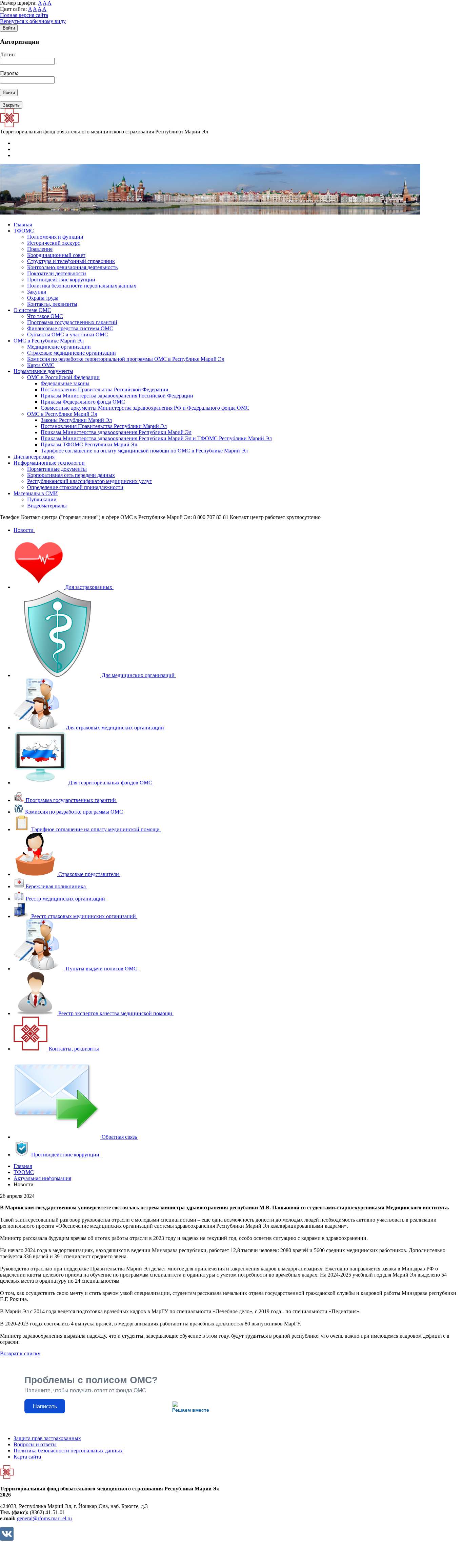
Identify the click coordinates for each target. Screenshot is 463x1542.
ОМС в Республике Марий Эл (49, 340)
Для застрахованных (89, 587)
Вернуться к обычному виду (33, 21)
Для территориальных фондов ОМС (110, 782)
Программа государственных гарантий (72, 322)
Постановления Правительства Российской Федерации (104, 389)
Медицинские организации (59, 347)
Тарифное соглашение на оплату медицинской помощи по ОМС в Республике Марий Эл (144, 450)
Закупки (36, 292)
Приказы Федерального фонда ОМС (83, 402)
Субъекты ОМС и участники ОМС (67, 334)
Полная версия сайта (24, 15)
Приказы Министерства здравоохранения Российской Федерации (117, 395)
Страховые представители (88, 874)
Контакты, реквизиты (52, 304)
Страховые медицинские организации (71, 353)
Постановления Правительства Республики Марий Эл (104, 426)
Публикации (42, 499)
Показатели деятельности (56, 273)
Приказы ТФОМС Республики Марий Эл (89, 444)
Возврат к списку (20, 1353)
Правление (40, 249)
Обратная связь (119, 1137)
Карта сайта (27, 1457)
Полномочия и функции (55, 237)
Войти (9, 28)
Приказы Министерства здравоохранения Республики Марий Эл (116, 432)
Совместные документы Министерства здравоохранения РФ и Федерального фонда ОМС (145, 408)
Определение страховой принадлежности (75, 487)
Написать (45, 1406)
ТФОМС (24, 231)
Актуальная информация (42, 1178)
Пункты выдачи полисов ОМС (101, 968)
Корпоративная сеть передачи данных (71, 475)
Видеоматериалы (47, 505)
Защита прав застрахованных (47, 1438)
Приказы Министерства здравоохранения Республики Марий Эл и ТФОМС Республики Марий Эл (156, 438)
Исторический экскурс (53, 243)
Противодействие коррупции (61, 279)
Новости (24, 530)
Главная (23, 224)
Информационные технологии (49, 463)
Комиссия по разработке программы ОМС (74, 812)
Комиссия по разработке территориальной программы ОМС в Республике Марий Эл (125, 359)
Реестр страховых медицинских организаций (83, 916)
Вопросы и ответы (35, 1444)
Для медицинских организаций (138, 675)
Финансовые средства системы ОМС (70, 328)
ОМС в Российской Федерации (63, 377)
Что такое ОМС (45, 316)
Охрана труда (42, 298)
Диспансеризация (34, 457)
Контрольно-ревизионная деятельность (72, 267)
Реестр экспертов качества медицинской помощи (115, 1013)
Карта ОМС (41, 365)
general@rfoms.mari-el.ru (44, 1518)
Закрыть (11, 105)
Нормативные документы (43, 371)
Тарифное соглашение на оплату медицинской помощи (95, 829)
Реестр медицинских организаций (65, 899)
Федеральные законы (65, 383)
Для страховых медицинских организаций (114, 727)
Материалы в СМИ (36, 493)
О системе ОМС (32, 310)
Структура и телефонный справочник (71, 261)
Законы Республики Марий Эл (76, 420)
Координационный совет (56, 255)
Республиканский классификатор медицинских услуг (89, 481)
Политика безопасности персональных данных (81, 286)
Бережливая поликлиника (55, 886)
